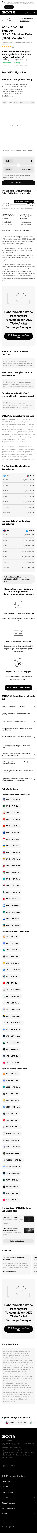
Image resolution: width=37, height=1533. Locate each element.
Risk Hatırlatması (16, 1394)
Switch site (8, 7)
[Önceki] (3, 1422)
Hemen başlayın (9, 1272)
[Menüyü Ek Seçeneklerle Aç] (34, 12)
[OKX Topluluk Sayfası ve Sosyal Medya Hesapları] (17, 1527)
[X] (2, 1527)
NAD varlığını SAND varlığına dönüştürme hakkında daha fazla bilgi (17, 579)
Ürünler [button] (5, 1487)
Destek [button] (5, 1497)
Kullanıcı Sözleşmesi (20, 1399)
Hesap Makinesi (12, 20)
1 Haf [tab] (15, 102)
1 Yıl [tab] (27, 102)
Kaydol (28, 12)
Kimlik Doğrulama (21, 649)
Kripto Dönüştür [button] (8, 1508)
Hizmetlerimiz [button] (7, 1492)
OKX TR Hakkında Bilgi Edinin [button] (14, 1476)
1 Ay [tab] (21, 102)
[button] (22, 12)
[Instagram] (10, 1527)
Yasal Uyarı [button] (6, 1481)
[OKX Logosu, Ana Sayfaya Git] (8, 12)
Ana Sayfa (4, 20)
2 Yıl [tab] (32, 102)
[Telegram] (6, 1527)
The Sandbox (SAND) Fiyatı (21, 230)
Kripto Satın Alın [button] (8, 1503)
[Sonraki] (34, 1422)
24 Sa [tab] (10, 102)
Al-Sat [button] (4, 1514)
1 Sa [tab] (4, 102)
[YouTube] (13, 1527)
